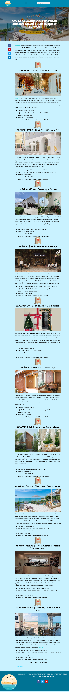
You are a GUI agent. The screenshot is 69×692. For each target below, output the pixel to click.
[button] (26, 3)
